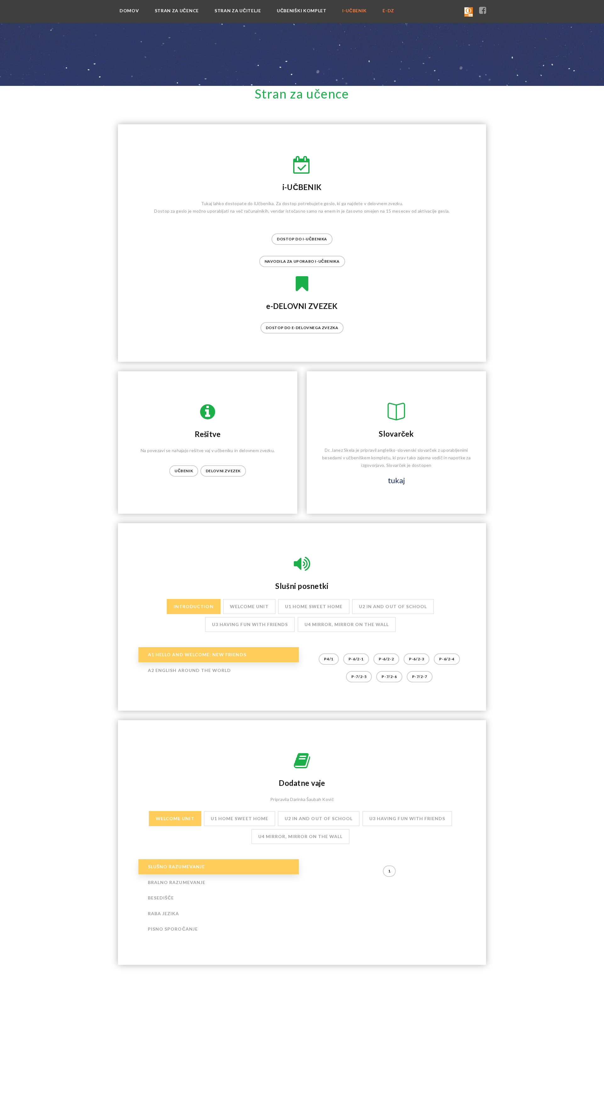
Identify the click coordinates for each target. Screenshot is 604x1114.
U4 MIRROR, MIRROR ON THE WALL (347, 624)
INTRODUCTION (194, 606)
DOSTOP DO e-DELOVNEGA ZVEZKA (302, 327)
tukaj (396, 480)
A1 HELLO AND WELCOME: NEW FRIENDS (197, 654)
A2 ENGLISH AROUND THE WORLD (189, 670)
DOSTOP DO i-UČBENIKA (302, 239)
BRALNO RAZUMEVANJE (176, 882)
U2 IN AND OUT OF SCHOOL (393, 606)
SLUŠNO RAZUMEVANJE (176, 866)
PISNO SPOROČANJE (173, 929)
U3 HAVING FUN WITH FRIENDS (250, 624)
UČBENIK (184, 470)
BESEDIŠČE (161, 897)
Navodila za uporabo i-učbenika (302, 261)
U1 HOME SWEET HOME (314, 606)
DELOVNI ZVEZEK (223, 470)
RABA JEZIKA (163, 913)
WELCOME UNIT (249, 606)
